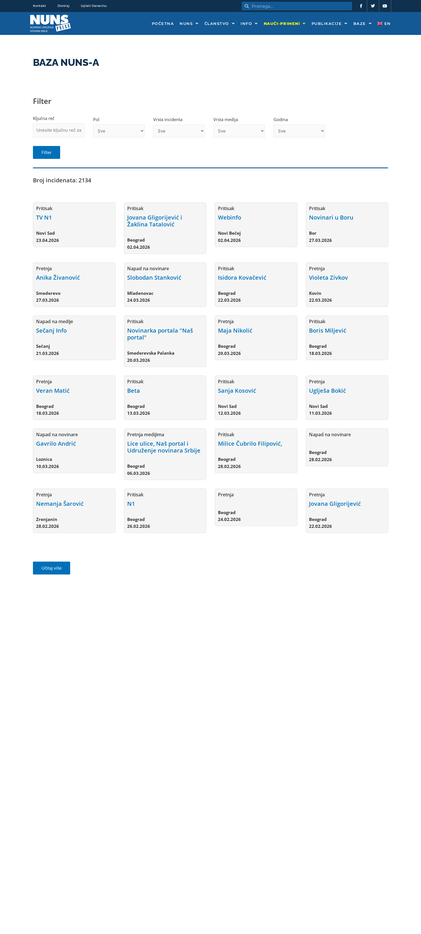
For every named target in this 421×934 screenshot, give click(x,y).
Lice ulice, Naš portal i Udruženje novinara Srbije (163, 447)
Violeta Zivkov (328, 277)
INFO (246, 23)
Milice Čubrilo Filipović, (250, 443)
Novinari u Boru (331, 217)
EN (387, 23)
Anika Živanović (58, 277)
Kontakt (39, 6)
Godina (281, 119)
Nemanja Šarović (60, 504)
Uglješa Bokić (327, 390)
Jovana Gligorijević (335, 504)
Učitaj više (52, 568)
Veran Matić (53, 390)
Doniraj (63, 6)
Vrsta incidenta (167, 119)
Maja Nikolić (235, 330)
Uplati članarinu (94, 6)
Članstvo (216, 23)
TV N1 (44, 217)
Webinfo (229, 217)
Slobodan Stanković (154, 277)
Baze (359, 23)
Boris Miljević (327, 330)
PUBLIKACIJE (327, 23)
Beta (133, 390)
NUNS (186, 23)
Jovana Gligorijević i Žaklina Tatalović (154, 221)
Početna (163, 23)
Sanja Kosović (237, 390)
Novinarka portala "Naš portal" (160, 334)
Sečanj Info (51, 330)
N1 (131, 504)
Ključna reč (43, 118)
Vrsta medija (225, 119)
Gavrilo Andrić (56, 443)
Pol (96, 119)
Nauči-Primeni (282, 23)
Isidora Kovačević (242, 277)
